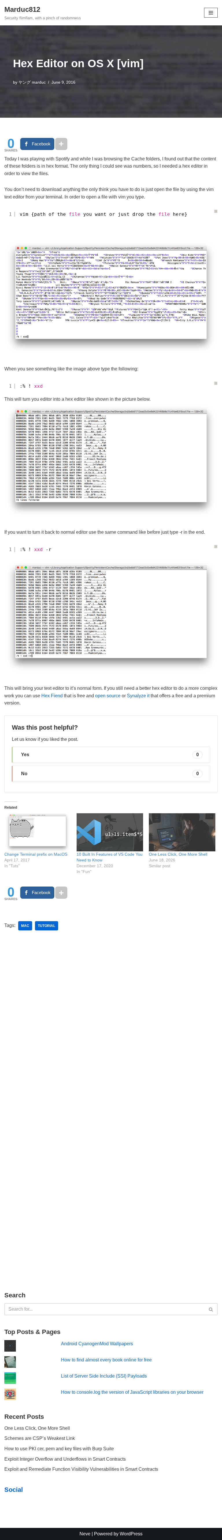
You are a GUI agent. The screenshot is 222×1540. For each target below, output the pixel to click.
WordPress (131, 1533)
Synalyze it (138, 695)
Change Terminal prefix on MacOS (35, 854)
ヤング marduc (32, 82)
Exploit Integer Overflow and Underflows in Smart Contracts (65, 1459)
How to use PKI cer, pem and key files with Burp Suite (59, 1448)
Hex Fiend (52, 695)
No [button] (110, 773)
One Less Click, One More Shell (178, 854)
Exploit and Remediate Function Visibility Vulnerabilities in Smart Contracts (81, 1469)
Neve (84, 1533)
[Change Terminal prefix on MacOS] (37, 832)
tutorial (46, 926)
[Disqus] (111, 1023)
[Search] (211, 1309)
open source (108, 695)
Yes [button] (110, 754)
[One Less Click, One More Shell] (182, 832)
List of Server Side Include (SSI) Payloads (104, 1376)
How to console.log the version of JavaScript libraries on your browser (132, 1392)
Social (13, 1489)
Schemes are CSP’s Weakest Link (39, 1438)
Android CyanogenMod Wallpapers (97, 1343)
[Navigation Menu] (211, 13)
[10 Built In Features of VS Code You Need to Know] (110, 832)
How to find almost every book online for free (106, 1359)
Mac (25, 926)
